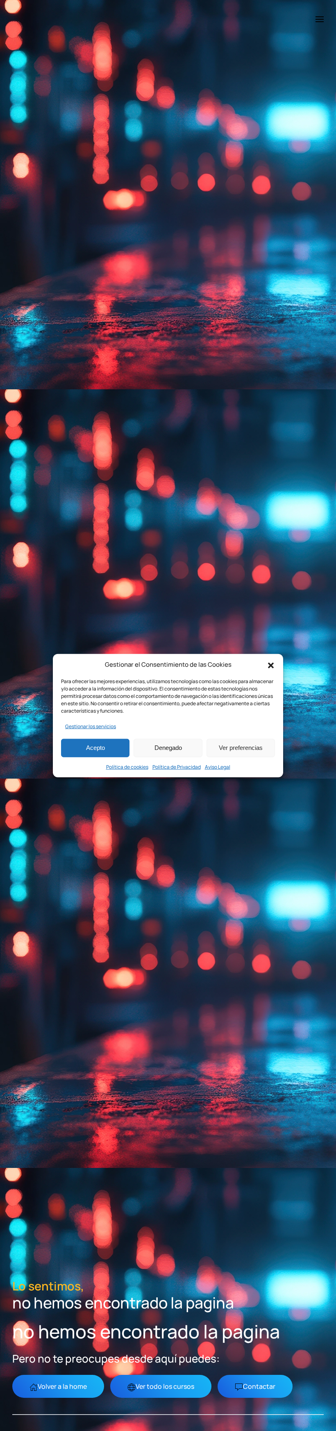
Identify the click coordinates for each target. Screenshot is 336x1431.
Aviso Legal (217, 766)
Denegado (168, 747)
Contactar (259, 1386)
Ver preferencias (241, 747)
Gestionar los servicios (90, 725)
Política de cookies (127, 766)
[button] (271, 665)
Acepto (95, 747)
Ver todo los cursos (165, 1386)
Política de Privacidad (176, 766)
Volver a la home (62, 1386)
